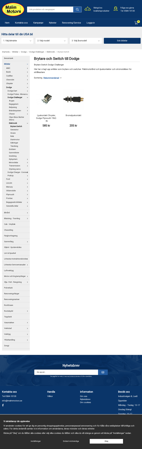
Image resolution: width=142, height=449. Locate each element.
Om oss (83, 396)
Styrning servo (15, 169)
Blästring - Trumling (12, 218)
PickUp (11, 175)
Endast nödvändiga (71, 441)
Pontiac (9, 198)
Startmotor (15, 139)
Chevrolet (10, 79)
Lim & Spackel (10, 253)
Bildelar (7, 64)
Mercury (9, 187)
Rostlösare (8, 305)
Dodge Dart (12, 90)
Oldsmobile (11, 190)
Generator (14, 129)
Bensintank (8, 58)
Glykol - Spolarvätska (12, 247)
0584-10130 (129, 10)
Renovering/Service (71, 22)
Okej (106, 441)
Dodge (9, 87)
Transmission (14, 165)
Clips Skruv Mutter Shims (16, 118)
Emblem (12, 149)
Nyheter (52, 22)
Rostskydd (8, 311)
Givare (13, 133)
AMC (8, 68)
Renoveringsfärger (11, 293)
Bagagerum (13, 104)
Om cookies (85, 402)
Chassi (12, 113)
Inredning (13, 156)
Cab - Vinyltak (9, 224)
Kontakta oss (21, 22)
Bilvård (7, 212)
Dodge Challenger (15, 97)
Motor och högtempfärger (15, 276)
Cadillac (9, 75)
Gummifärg (8, 241)
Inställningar (36, 441)
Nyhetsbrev (85, 399)
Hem (7, 22)
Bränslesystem (15, 110)
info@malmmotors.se (12, 400)
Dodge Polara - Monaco (17, 94)
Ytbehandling (9, 339)
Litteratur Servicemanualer (15, 264)
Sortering (38, 77)
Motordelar (13, 162)
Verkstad (8, 328)
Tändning (14, 146)
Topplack (8, 316)
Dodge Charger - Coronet (18, 172)
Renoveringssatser (11, 299)
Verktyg (7, 334)
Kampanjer (38, 22)
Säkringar (14, 142)
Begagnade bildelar (14, 202)
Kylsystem (13, 159)
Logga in (91, 22)
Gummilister (14, 152)
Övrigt (6, 345)
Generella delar (12, 206)
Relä (12, 136)
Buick (8, 72)
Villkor (50, 396)
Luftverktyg (9, 270)
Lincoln (9, 183)
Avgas (11, 100)
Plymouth (10, 194)
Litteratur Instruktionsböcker (15, 258)
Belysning (13, 107)
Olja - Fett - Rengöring (13, 282)
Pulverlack (8, 287)
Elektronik (13, 123)
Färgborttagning (10, 235)
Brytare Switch (16, 126)
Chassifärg (8, 230)
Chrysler (9, 83)
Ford (8, 179)
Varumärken (9, 322)
